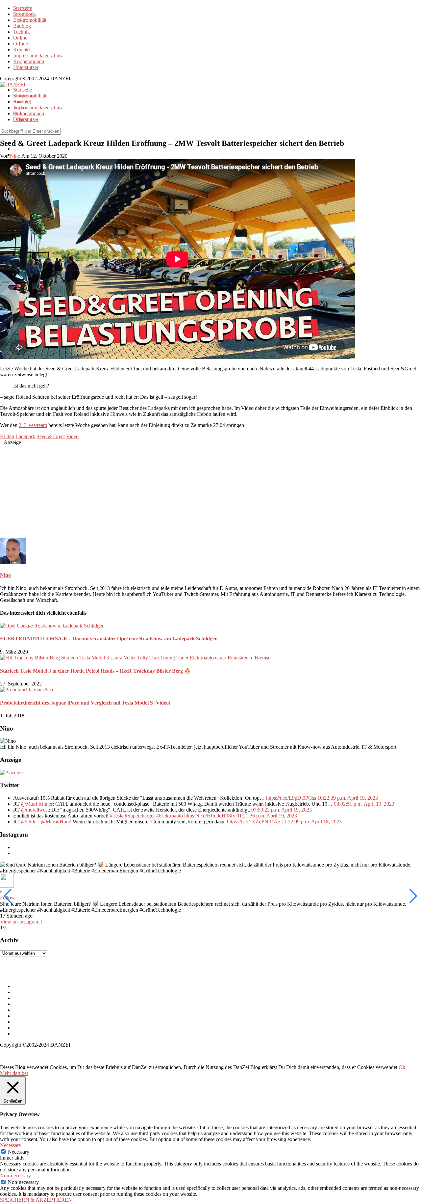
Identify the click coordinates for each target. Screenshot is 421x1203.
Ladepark (25, 436)
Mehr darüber (14, 1073)
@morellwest (35, 810)
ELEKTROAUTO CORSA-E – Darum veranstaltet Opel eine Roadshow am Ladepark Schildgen (109, 638)
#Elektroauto (169, 815)
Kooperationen (28, 61)
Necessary (18, 1152)
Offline (20, 43)
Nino (5, 575)
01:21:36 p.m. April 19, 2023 (266, 815)
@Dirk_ (29, 821)
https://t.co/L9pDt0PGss (291, 798)
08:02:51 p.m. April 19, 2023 (364, 804)
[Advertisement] (197, 491)
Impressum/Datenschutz (38, 55)
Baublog (22, 26)
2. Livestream (33, 425)
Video (72, 436)
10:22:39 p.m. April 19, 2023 (347, 798)
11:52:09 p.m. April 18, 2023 (312, 821)
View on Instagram (19, 921)
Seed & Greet (51, 436)
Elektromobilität (29, 20)
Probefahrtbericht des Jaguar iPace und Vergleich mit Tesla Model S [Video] (85, 703)
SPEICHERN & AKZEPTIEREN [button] (36, 1200)
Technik (21, 32)
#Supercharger (140, 815)
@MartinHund (56, 821)
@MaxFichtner (37, 804)
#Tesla (116, 815)
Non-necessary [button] (15, 1175)
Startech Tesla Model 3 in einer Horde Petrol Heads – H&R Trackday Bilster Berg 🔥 (95, 671)
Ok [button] (402, 1067)
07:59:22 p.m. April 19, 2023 (281, 810)
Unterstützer (25, 67)
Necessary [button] (10, 1145)
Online (20, 37)
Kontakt (21, 49)
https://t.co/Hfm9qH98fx (209, 815)
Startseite (22, 8)
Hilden (7, 436)
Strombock (24, 14)
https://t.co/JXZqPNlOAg (253, 821)
